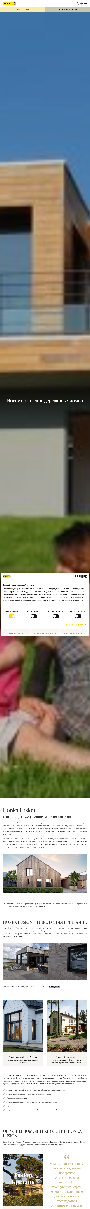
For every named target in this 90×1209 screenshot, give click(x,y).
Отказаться (16, 633)
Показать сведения (74, 625)
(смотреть (39, 906)
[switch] (34, 616)
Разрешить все (73, 633)
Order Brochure (67, 10)
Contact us (22, 10)
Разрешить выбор (45, 633)
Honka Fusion (37, 1084)
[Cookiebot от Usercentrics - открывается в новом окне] (77, 576)
